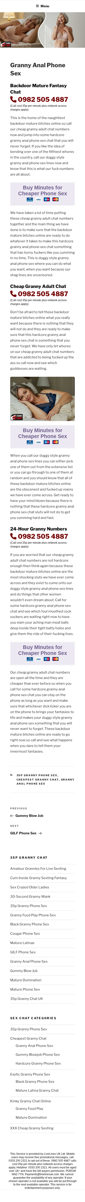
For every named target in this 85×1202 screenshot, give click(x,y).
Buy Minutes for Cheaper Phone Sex (42, 190)
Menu (45, 6)
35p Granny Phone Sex (37, 775)
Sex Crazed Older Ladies (29, 887)
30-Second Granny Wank (30, 897)
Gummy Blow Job (24, 971)
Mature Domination (25, 980)
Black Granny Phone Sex (29, 924)
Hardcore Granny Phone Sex (38, 1063)
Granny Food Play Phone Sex (33, 915)
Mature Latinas (22, 943)
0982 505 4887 (42, 99)
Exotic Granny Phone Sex (30, 1074)
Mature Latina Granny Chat (37, 1090)
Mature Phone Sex (25, 989)
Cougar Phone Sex (25, 934)
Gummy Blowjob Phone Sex (38, 1055)
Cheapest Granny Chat (38, 779)
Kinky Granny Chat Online (30, 1101)
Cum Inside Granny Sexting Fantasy (38, 878)
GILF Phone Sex (23, 952)
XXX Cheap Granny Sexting (31, 1128)
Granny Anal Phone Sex (29, 961)
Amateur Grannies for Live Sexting (38, 869)
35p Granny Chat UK (26, 999)
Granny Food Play (29, 1109)
